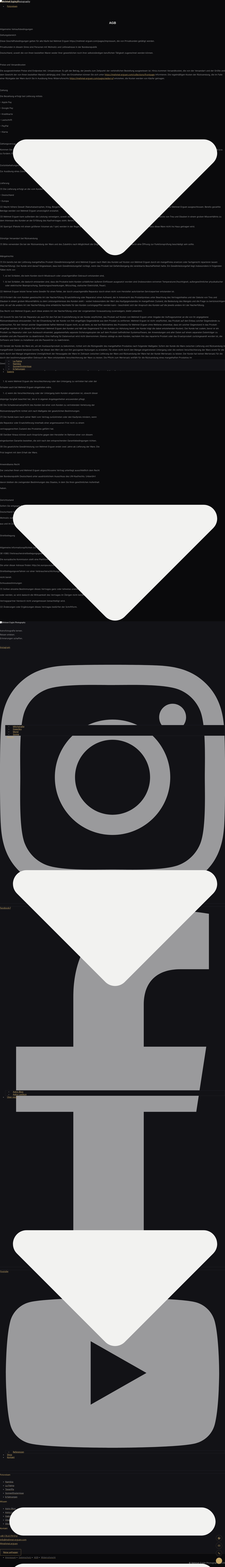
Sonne (16, 734)
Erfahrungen (19, 369)
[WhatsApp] (219, 1538)
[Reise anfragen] (219, 1561)
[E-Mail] (219, 1546)
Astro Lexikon (20, 1094)
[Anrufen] (219, 1553)
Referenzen (18, 1452)
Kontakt (11, 1457)
